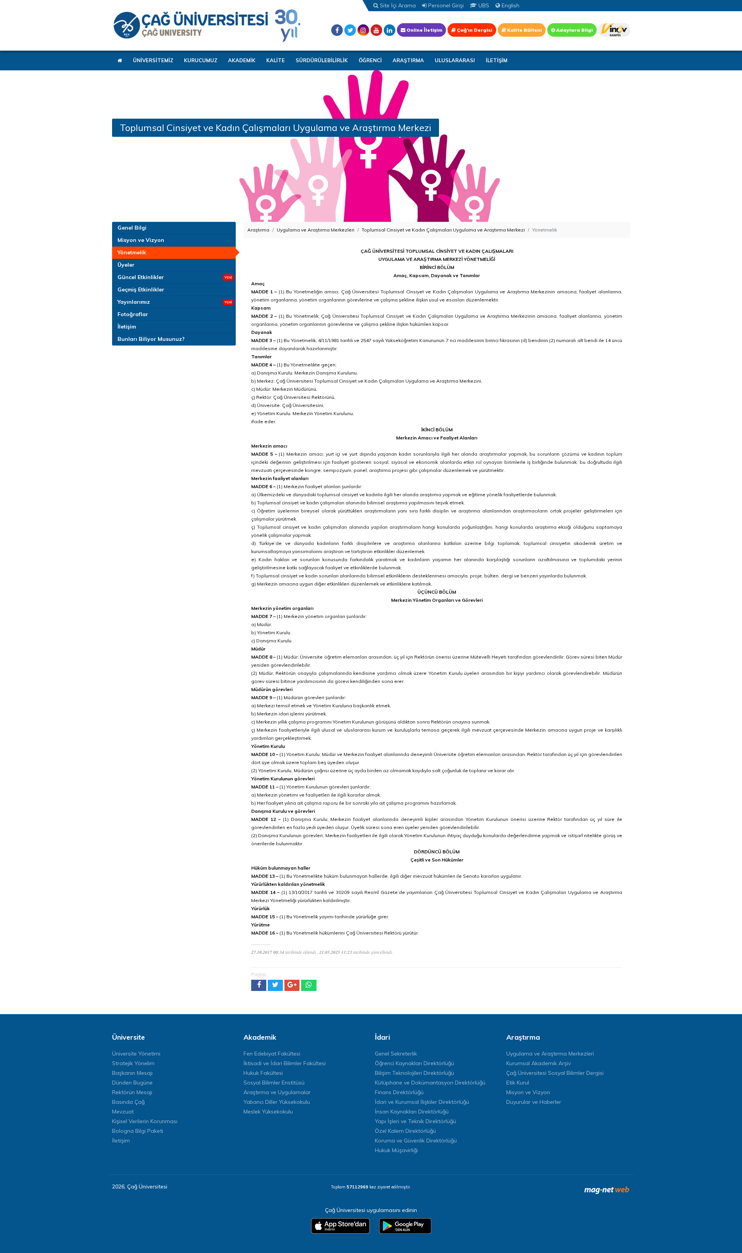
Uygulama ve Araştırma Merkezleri (315, 230)
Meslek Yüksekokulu (268, 1111)
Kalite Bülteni (524, 30)
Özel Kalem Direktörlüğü (405, 1130)
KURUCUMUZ (200, 60)
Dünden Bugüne (132, 1082)
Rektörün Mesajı (132, 1092)
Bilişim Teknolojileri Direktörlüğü (414, 1072)
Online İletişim (423, 30)
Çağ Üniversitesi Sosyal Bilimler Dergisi (555, 1072)
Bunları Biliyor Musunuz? (151, 338)
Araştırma (258, 230)
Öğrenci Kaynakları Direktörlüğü (414, 1063)
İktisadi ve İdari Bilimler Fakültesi (284, 1063)
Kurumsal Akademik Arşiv (538, 1063)
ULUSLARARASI (455, 60)
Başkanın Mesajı (132, 1072)
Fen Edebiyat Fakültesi (271, 1053)
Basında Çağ (128, 1101)
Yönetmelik (131, 252)
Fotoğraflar (132, 314)
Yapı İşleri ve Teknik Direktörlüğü (415, 1121)
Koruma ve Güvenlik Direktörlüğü (416, 1140)
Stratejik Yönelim (133, 1063)
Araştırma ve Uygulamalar (277, 1092)
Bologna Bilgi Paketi (137, 1130)
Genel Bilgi (131, 227)
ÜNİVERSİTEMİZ (153, 60)
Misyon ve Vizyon (140, 240)
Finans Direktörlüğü (399, 1092)
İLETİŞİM (496, 60)
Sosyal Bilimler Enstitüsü (274, 1082)
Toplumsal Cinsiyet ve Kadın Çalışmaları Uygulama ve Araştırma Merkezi (443, 230)
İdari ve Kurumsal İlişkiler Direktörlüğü (422, 1101)
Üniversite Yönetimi (136, 1053)
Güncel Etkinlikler (140, 277)
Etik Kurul (517, 1082)
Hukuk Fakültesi (263, 1072)
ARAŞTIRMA (408, 60)
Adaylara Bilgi (574, 30)
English (509, 5)
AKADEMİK (241, 60)
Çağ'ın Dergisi (474, 30)
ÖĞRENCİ (370, 60)
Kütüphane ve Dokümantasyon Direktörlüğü (430, 1082)
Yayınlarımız (133, 301)
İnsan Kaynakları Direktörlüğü (412, 1111)
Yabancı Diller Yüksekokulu (276, 1101)
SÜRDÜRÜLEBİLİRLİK (322, 60)
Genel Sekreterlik (396, 1053)
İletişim (126, 326)
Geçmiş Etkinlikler (140, 289)
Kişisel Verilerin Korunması (144, 1121)
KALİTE (275, 60)
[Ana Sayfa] (206, 25)
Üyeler (125, 264)
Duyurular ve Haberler (533, 1101)
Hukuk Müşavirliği (396, 1150)
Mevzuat (123, 1111)
